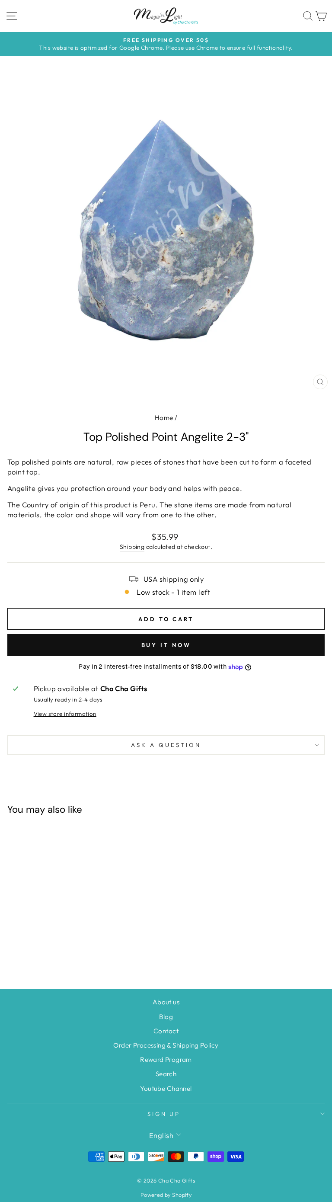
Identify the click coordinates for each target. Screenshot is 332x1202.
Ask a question (166, 744)
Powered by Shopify (166, 1194)
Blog (166, 1017)
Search (166, 1074)
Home (164, 417)
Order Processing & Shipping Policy (165, 1045)
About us (166, 1002)
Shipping (132, 547)
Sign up (164, 1113)
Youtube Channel (166, 1088)
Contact (166, 1031)
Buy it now (166, 644)
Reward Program (166, 1059)
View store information (65, 713)
